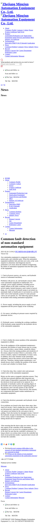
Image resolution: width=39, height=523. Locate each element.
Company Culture (22, 30)
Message (21, 56)
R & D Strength (21, 43)
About (7, 28)
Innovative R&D (10, 43)
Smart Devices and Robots (21, 37)
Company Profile (10, 30)
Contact (7, 54)
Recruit (7, 49)
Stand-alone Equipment (17, 195)
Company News (22, 47)
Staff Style (20, 32)
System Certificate (11, 32)
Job (17, 50)
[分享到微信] (14, 444)
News (7, 45)
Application (31, 43)
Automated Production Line (14, 36)
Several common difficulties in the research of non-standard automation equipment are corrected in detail (20, 450)
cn (1, 85)
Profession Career (11, 52)
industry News (33, 47)
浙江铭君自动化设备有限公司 (26, 252)
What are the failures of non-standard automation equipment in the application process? (21, 455)
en (4, 85)
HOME (7, 178)
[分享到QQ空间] (4, 444)
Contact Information (11, 56)
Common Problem (11, 47)
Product (7, 34)
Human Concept (10, 50)
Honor (31, 30)
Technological (9, 41)
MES (32, 37)
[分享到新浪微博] (6, 444)
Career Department (25, 50)
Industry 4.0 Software (12, 39)
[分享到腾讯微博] (9, 444)
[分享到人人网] (11, 444)
